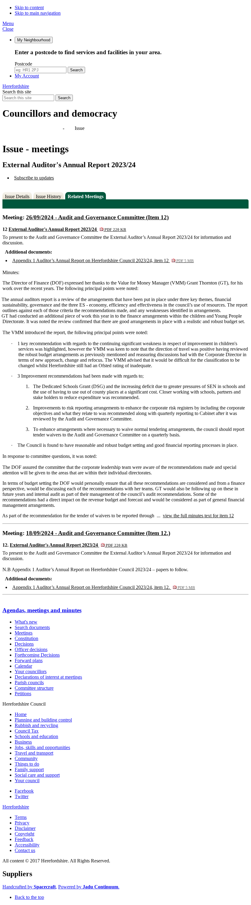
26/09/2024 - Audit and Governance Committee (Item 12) (97, 217)
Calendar (23, 666)
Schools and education (36, 736)
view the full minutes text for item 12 (198, 515)
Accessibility (27, 844)
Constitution (26, 638)
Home (21, 714)
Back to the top (29, 897)
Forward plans (29, 660)
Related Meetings (85, 196)
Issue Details (17, 196)
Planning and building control (43, 719)
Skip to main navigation (38, 13)
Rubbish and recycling (36, 725)
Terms (21, 817)
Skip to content (29, 7)
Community (26, 758)
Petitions (23, 693)
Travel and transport (34, 753)
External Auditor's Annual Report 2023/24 (67, 229)
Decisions (24, 644)
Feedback (24, 839)
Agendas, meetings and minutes (33, 128)
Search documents (32, 627)
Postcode (23, 63)
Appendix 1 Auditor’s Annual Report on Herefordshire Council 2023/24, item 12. (103, 587)
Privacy (22, 822)
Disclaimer (25, 828)
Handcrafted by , (29, 886)
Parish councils (29, 682)
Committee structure (34, 688)
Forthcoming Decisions (37, 655)
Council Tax (27, 730)
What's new (26, 621)
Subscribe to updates (34, 177)
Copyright (24, 833)
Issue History (48, 196)
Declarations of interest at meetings (48, 677)
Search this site (16, 91)
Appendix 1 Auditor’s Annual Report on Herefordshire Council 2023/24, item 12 (103, 260)
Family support (29, 769)
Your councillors (31, 671)
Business (23, 742)
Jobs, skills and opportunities (42, 747)
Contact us (25, 850)
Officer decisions (31, 649)
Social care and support (37, 775)
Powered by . (88, 886)
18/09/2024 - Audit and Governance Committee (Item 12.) (98, 533)
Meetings (23, 632)
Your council (27, 780)
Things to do (27, 764)
